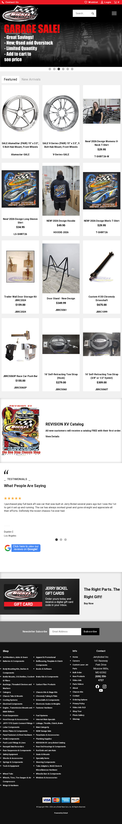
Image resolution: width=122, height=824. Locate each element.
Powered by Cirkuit (61, 813)
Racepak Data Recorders (13, 747)
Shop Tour (77, 711)
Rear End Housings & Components (51, 747)
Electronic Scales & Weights (48, 704)
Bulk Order (77, 673)
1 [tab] (49, 69)
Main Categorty (42, 727)
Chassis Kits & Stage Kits (46, 692)
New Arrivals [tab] (31, 79)
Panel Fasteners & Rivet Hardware (17, 735)
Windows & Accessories (46, 778)
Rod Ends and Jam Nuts (46, 750)
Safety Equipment (10, 754)
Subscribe (90, 631)
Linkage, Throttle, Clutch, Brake (49, 723)
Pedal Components (11, 739)
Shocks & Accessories (13, 758)
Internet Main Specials (45, 719)
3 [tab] (58, 69)
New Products (79, 676)
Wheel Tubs (8, 774)
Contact (76, 696)
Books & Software (44, 669)
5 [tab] (67, 69)
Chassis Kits (78, 692)
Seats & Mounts (43, 754)
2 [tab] (54, 69)
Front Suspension (10, 716)
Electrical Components (12, 704)
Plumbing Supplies (44, 739)
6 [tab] (72, 69)
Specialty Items (42, 758)
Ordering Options (80, 700)
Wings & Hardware (10, 785)
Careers (76, 661)
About (75, 688)
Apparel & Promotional (45, 657)
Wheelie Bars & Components (48, 774)
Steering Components (45, 762)
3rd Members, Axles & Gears (15, 657)
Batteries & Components (13, 661)
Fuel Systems (42, 716)
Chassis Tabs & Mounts (13, 696)
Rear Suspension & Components (17, 750)
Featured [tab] (10, 79)
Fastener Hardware (44, 708)
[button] (10, 2)
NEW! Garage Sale (43, 731)
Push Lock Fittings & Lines (14, 743)
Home (75, 657)
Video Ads (77, 680)
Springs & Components (13, 762)
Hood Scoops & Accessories (15, 719)
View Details (52, 436)
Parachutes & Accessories (47, 735)
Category (7, 692)
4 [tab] (63, 69)
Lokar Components (11, 727)
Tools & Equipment (11, 766)
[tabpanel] (61, 44)
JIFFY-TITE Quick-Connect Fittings (18, 723)
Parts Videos (78, 684)
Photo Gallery (78, 715)
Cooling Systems (10, 700)
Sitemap (76, 719)
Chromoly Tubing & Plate (46, 696)
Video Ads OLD (79, 707)
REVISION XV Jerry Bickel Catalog (50, 743)
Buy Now (88, 603)
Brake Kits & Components (47, 677)
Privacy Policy (79, 704)
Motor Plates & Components (15, 731)
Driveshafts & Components (47, 700)
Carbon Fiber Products (45, 684)
